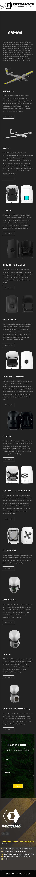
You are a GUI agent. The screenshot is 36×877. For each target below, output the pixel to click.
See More (8, 116)
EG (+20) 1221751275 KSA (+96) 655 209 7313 (19, 854)
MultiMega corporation (20, 873)
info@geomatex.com (10, 859)
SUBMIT (18, 786)
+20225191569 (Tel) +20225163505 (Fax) (17, 856)
